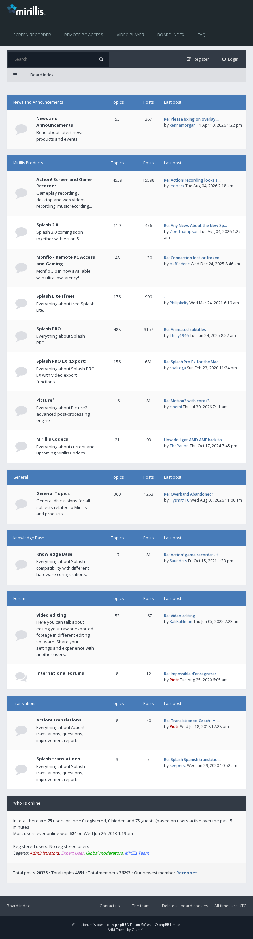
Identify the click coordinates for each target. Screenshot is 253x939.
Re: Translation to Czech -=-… (192, 720)
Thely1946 (179, 335)
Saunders (178, 561)
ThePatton (179, 446)
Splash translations (58, 759)
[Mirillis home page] (28, 9)
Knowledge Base (28, 538)
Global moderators (104, 853)
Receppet (186, 873)
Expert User (72, 853)
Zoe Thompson (184, 231)
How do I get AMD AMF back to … (195, 440)
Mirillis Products (28, 163)
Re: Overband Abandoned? (188, 494)
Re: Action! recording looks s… (192, 180)
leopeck (177, 186)
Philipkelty (179, 303)
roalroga (178, 368)
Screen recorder (32, 35)
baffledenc (180, 264)
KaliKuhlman (181, 621)
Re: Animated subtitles (185, 329)
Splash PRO (48, 329)
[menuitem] (230, 59)
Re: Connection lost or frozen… (193, 258)
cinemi (176, 407)
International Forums (60, 673)
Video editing (51, 615)
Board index (170, 35)
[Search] (101, 59)
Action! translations (58, 720)
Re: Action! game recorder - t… (192, 555)
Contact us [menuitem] (110, 906)
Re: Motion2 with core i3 (187, 401)
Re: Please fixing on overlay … (191, 119)
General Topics (53, 493)
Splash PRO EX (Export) (61, 361)
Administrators (44, 853)
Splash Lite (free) (55, 296)
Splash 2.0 (47, 225)
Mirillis (76, 924)
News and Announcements (38, 102)
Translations (24, 703)
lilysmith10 (179, 500)
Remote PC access (83, 35)
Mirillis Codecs (52, 439)
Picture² (45, 400)
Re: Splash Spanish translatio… (192, 759)
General (20, 477)
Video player (130, 35)
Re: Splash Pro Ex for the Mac (191, 362)
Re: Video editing (179, 616)
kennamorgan (183, 125)
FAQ (202, 35)
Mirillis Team (137, 853)
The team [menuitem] (141, 906)
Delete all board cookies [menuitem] (185, 906)
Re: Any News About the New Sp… (195, 225)
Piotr (174, 680)
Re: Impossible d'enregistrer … (192, 674)
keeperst (178, 765)
